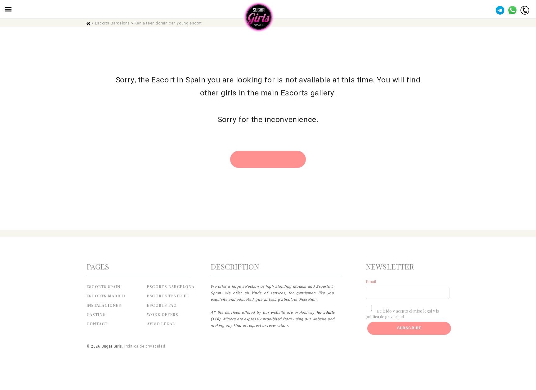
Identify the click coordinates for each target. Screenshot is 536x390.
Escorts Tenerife (168, 295)
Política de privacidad (144, 346)
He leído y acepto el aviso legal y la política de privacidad (402, 313)
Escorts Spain (104, 286)
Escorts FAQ (162, 305)
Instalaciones (104, 305)
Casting (96, 314)
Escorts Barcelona (112, 23)
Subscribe (409, 328)
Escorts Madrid (106, 295)
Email (371, 281)
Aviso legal (161, 323)
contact (97, 323)
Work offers (162, 314)
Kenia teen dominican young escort (168, 23)
